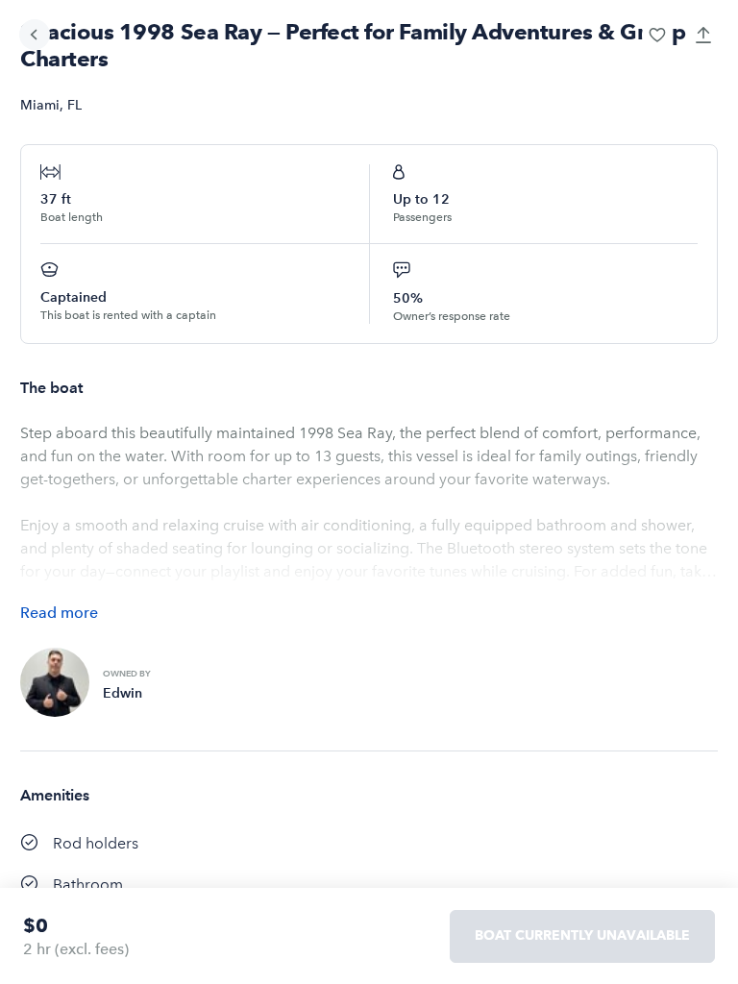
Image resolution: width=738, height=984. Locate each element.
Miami (40, 105)
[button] (657, 34)
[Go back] (34, 34)
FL (74, 105)
